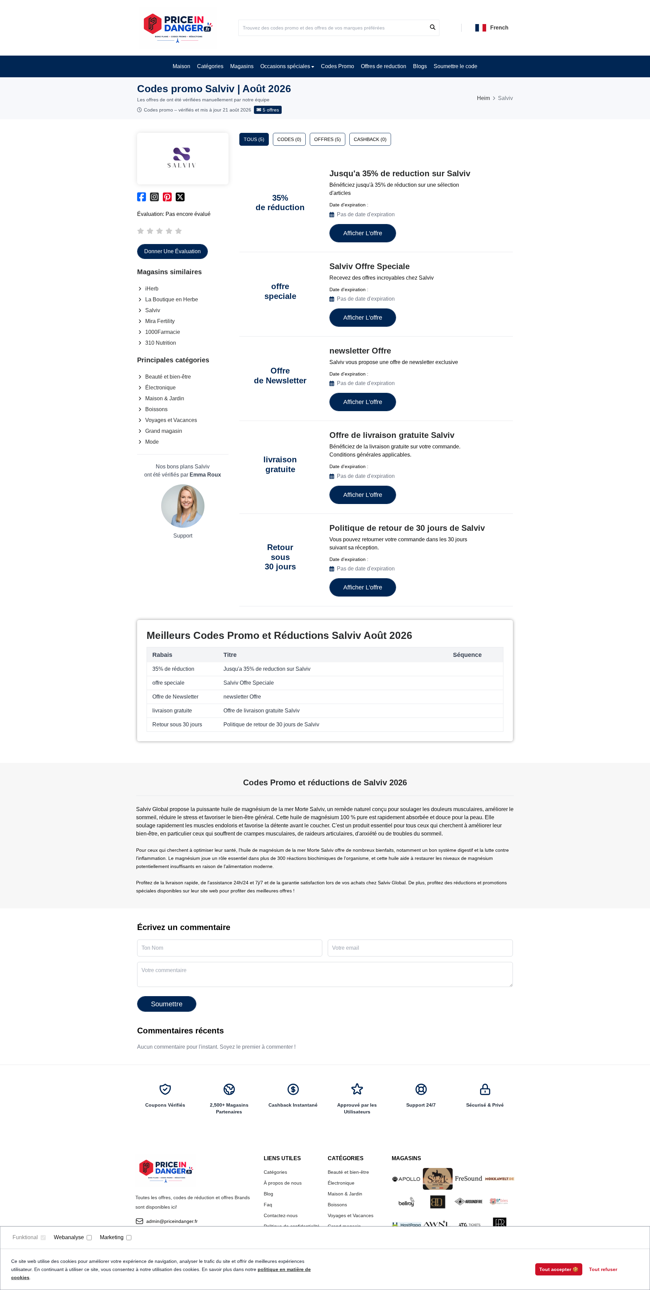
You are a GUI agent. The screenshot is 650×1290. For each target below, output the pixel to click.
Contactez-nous (281, 1215)
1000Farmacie (162, 332)
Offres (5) (327, 139)
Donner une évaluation (172, 251)
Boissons (156, 409)
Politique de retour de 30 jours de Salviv (407, 527)
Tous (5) (254, 139)
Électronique (160, 387)
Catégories (210, 66)
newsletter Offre (360, 350)
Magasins (242, 66)
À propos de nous (283, 1183)
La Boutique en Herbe (171, 299)
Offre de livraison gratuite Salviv (391, 435)
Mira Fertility (160, 321)
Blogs (420, 66)
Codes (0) (289, 139)
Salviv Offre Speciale (369, 266)
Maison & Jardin (164, 398)
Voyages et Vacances (171, 420)
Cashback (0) (370, 139)
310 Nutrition (160, 343)
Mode (152, 442)
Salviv (152, 310)
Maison (181, 66)
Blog (268, 1193)
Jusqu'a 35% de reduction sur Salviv (399, 173)
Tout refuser (603, 1269)
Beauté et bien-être (168, 377)
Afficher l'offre (362, 233)
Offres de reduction (383, 66)
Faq (268, 1204)
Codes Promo (337, 66)
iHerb (151, 288)
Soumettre (166, 1004)
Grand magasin (163, 431)
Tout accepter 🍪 (558, 1269)
